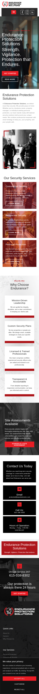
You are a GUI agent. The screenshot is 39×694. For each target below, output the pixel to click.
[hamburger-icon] (13, 12)
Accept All (19, 678)
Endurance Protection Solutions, (15, 103)
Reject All (19, 689)
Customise (19, 684)
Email (19, 494)
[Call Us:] (19, 504)
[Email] (19, 489)
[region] (19, 676)
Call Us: (19, 510)
